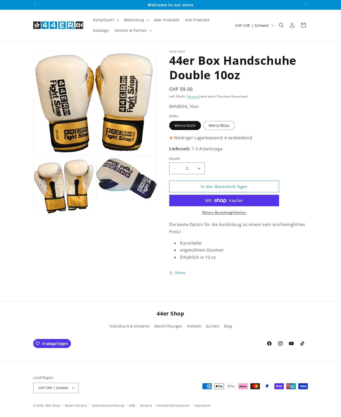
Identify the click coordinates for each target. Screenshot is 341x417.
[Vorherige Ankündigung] (34, 5)
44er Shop (52, 405)
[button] (105, 20)
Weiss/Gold (185, 125)
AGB (132, 405)
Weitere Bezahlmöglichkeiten (224, 212)
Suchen (212, 326)
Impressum (202, 405)
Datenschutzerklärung (108, 405)
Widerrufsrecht (76, 405)
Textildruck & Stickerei (129, 326)
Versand (193, 96)
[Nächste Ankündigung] (306, 5)
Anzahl (174, 158)
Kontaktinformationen (173, 405)
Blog (228, 326)
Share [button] (180, 272)
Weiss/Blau (219, 125)
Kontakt (194, 326)
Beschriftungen (168, 326)
